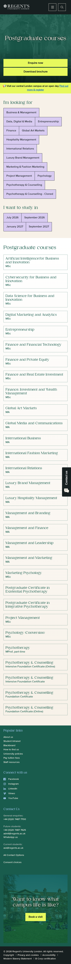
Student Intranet (12, 741)
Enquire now (35, 63)
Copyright (8, 955)
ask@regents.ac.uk (13, 848)
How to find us (11, 749)
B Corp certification (45, 959)
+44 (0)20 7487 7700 (14, 819)
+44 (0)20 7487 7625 (14, 830)
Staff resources (11, 762)
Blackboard (9, 745)
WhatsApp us (10, 837)
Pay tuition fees (11, 758)
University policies (13, 754)
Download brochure (36, 71)
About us (8, 737)
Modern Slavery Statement (17, 959)
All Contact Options (13, 855)
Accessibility (48, 955)
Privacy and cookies (28, 955)
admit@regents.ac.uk (14, 833)
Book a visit (36, 917)
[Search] (62, 7)
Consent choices (12, 862)
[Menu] (52, 7)
